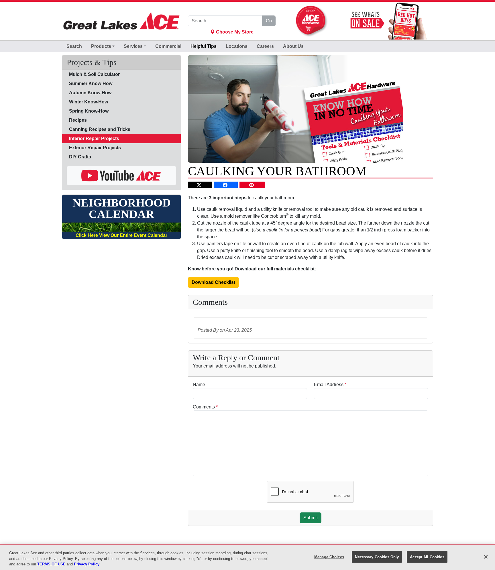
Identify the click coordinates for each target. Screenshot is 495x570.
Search (74, 46)
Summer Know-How (90, 83)
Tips (203, 46)
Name (199, 384)
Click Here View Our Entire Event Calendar (121, 235)
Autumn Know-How (90, 92)
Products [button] (101, 46)
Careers (265, 46)
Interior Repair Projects (94, 138)
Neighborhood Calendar (121, 208)
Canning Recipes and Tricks (99, 129)
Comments (205, 406)
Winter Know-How (88, 101)
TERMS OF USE (51, 564)
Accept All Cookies (427, 557)
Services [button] (133, 46)
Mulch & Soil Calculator (94, 74)
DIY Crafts (80, 156)
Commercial (168, 46)
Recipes (78, 120)
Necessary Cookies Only (377, 557)
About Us (293, 46)
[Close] (486, 557)
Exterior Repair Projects (95, 147)
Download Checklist (213, 282)
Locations (236, 46)
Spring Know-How (89, 111)
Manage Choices (329, 557)
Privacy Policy (86, 564)
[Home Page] (121, 21)
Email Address (330, 384)
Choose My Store (234, 32)
